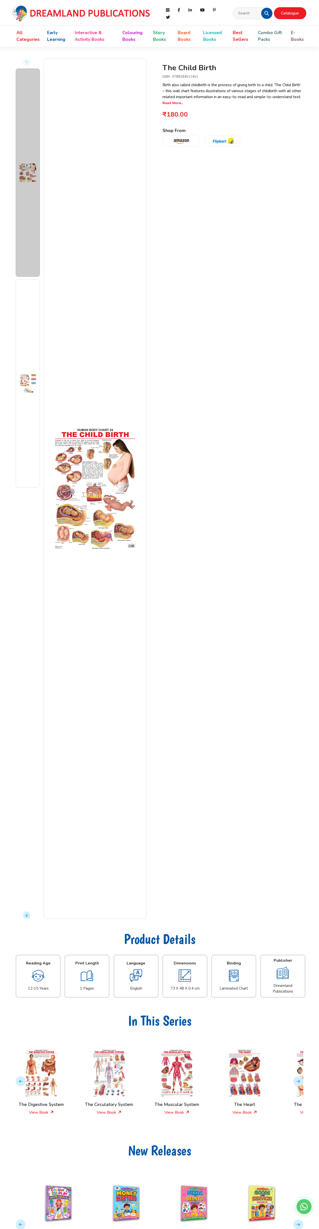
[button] (266, 13)
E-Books (297, 36)
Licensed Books (212, 36)
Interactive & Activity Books (89, 36)
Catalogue (290, 13)
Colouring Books (132, 36)
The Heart (193, 1104)
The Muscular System (125, 1104)
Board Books (184, 36)
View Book (56, 1112)
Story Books (159, 36)
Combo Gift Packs (270, 36)
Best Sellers (240, 36)
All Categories (28, 36)
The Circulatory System (58, 1104)
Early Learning (56, 36)
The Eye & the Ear (261, 1104)
